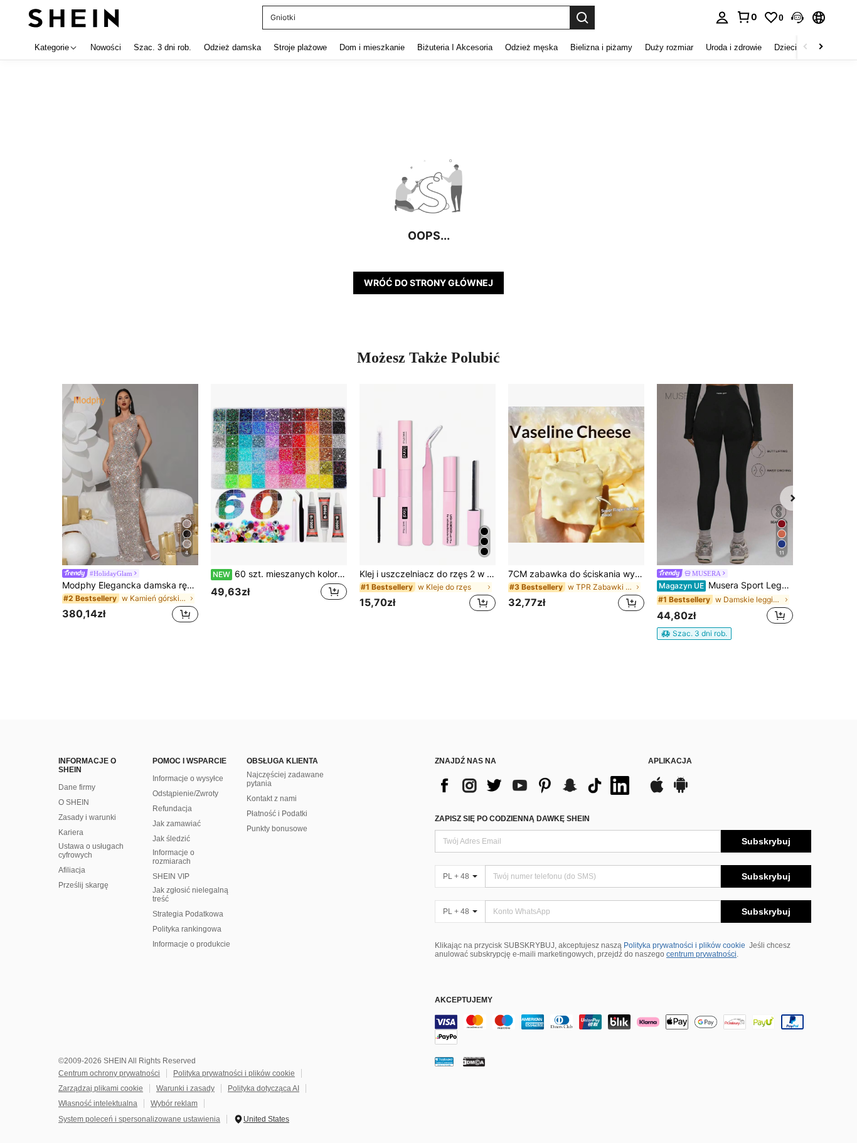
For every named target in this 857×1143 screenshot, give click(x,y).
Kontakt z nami (272, 798)
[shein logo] (73, 17)
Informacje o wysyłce (187, 778)
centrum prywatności (701, 954)
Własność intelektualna (97, 1103)
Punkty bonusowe (277, 828)
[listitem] (130, 505)
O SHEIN (73, 802)
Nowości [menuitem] (105, 47)
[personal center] (722, 17)
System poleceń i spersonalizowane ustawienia (139, 1119)
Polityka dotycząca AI (263, 1088)
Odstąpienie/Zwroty (185, 793)
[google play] (680, 791)
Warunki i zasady (185, 1088)
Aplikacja (670, 761)
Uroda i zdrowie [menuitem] (734, 47)
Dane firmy (76, 787)
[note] (694, 633)
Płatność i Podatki (277, 813)
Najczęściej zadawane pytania (285, 779)
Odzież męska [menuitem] (531, 47)
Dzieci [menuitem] (785, 47)
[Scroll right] (820, 47)
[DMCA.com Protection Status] (474, 1061)
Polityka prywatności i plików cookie (684, 945)
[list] (535, 785)
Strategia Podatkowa (187, 914)
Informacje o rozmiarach (173, 857)
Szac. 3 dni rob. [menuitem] (162, 47)
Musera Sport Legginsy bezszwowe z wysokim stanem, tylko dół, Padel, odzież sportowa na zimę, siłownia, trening (726, 585)
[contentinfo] (623, 1029)
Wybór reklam (174, 1103)
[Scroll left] (805, 47)
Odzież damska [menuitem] (232, 47)
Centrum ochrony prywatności (109, 1073)
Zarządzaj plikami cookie (100, 1088)
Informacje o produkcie (191, 944)
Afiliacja (71, 870)
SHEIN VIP (170, 876)
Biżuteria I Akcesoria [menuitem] (454, 47)
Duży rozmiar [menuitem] (669, 47)
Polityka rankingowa (186, 929)
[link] (746, 16)
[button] (797, 17)
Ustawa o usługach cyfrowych (91, 850)
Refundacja (172, 808)
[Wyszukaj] (582, 17)
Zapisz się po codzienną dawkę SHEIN (512, 818)
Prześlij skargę (83, 885)
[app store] (657, 791)
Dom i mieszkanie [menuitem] (372, 47)
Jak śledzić (171, 838)
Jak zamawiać (176, 823)
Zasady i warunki (87, 817)
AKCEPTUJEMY (463, 1000)
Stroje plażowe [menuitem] (300, 47)
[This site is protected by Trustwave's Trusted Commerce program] (444, 1061)
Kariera (70, 832)
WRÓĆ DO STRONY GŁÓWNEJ (428, 282)
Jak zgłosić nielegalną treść (190, 894)
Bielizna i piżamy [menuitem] (601, 47)
